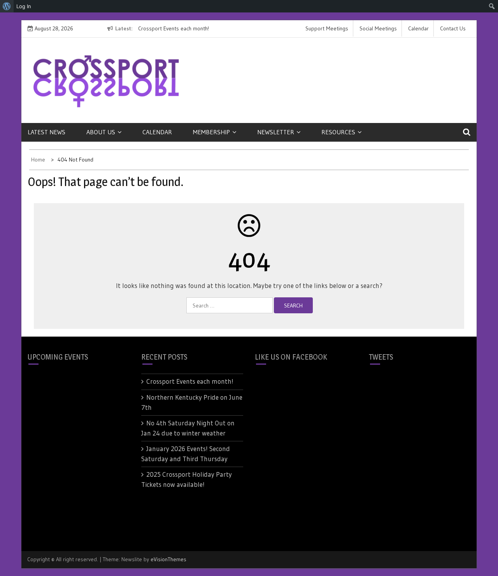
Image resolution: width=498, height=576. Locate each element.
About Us (100, 132)
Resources (338, 132)
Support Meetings (326, 28)
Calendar (418, 28)
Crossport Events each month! (173, 28)
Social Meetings (378, 28)
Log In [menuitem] (23, 6)
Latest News (46, 132)
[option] (209, 28)
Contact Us (453, 28)
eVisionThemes (168, 559)
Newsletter (275, 132)
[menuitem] (7, 6)
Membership (211, 132)
